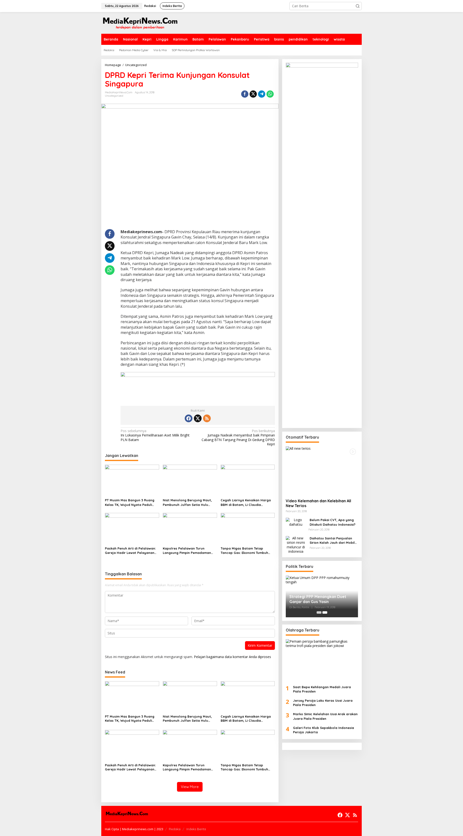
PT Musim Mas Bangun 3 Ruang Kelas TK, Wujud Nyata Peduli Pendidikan (129, 502)
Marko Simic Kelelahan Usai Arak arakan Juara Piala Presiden (325, 716)
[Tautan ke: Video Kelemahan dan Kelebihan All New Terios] (322, 470)
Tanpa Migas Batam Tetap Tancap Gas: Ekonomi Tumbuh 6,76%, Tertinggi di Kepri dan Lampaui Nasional (244, 550)
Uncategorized (114, 95)
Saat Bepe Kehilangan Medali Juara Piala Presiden (322, 689)
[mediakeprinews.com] (139, 22)
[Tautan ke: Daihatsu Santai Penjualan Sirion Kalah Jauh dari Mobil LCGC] (296, 544)
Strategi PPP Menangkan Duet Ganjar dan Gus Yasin (317, 599)
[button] (358, 6)
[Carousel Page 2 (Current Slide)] (324, 612)
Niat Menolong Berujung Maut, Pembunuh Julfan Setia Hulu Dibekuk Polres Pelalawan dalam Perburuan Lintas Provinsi (189, 502)
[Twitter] (198, 418)
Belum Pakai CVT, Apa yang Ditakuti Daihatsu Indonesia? (332, 522)
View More (190, 786)
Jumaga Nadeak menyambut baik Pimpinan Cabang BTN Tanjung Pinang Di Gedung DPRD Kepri (238, 437)
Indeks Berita (196, 829)
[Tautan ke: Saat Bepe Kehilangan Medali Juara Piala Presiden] (322, 660)
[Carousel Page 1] (319, 612)
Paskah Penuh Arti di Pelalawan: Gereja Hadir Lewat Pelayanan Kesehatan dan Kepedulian (130, 550)
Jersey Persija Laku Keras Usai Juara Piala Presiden (323, 703)
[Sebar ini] (244, 94)
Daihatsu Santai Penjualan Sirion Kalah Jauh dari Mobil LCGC (332, 540)
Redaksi (175, 829)
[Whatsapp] (270, 94)
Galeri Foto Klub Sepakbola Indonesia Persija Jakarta (323, 730)
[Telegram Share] (261, 94)
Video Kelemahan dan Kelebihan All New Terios (318, 503)
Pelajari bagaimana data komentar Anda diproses (232, 656)
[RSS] (207, 418)
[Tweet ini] (253, 94)
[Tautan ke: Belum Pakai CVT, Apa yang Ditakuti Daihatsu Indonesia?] (296, 521)
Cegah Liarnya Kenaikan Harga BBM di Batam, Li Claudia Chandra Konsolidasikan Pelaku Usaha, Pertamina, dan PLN (246, 502)
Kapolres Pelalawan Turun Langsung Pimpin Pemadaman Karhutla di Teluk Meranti (187, 550)
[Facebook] (188, 418)
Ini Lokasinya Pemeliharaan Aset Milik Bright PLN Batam (155, 435)
